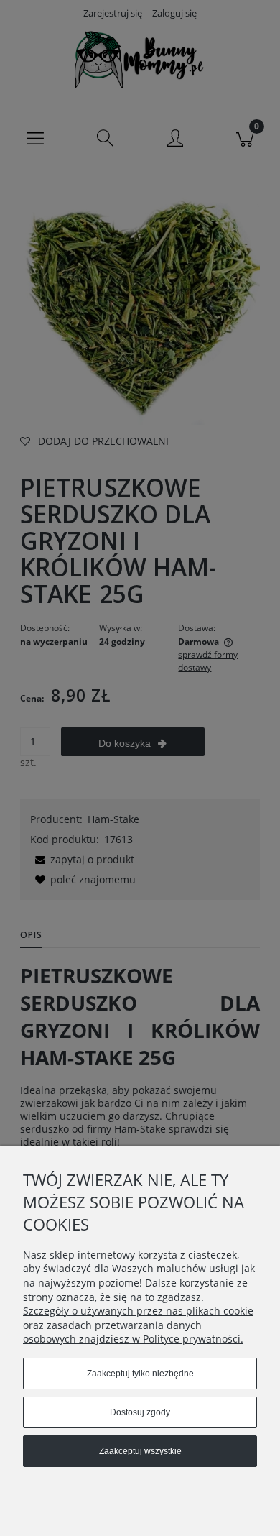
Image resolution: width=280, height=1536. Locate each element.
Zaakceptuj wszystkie (140, 1451)
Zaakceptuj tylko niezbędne (140, 1374)
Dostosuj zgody (140, 1412)
